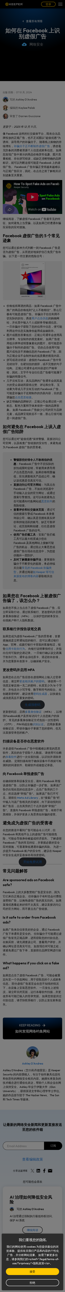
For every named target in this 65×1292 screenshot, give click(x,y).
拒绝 (32, 1282)
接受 (32, 1271)
